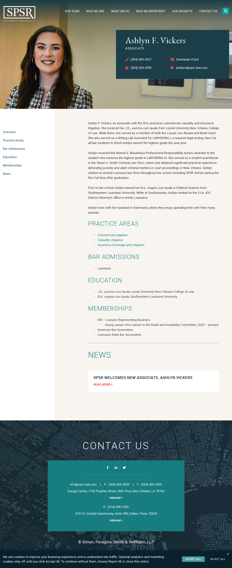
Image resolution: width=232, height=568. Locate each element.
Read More (102, 384)
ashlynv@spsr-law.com (192, 68)
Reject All (217, 559)
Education (10, 157)
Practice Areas (13, 140)
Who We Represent (150, 11)
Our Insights (182, 11)
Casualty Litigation (110, 240)
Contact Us (208, 11)
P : (116, 484)
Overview (9, 132)
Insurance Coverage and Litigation (121, 245)
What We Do (120, 11)
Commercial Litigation (113, 235)
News (7, 173)
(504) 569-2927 (141, 59)
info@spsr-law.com (83, 484)
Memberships (12, 165)
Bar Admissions (14, 148)
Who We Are (95, 11)
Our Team (72, 11)
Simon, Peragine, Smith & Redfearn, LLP (118, 542)
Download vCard (187, 59)
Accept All (193, 559)
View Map (116, 498)
